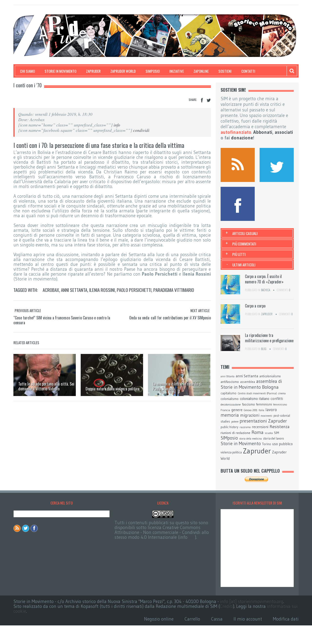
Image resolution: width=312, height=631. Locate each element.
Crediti (226, 606)
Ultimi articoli (243, 264)
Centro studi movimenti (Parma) (257, 393)
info (117, 125)
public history (229, 427)
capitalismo (228, 393)
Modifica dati (286, 619)
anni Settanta (74, 289)
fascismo (248, 404)
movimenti (266, 415)
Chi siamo (27, 71)
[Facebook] (202, 100)
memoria (230, 415)
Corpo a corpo (255, 306)
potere (234, 421)
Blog (263, 349)
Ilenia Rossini (102, 289)
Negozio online (159, 619)
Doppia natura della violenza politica (112, 389)
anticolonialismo (270, 376)
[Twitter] (208, 100)
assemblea (247, 382)
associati (284, 132)
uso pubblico (282, 444)
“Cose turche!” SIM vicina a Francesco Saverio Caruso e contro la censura (61, 320)
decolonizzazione (231, 404)
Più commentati (244, 243)
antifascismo (230, 381)
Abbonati (262, 132)
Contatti (248, 71)
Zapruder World (123, 71)
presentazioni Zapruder (263, 421)
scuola (269, 433)
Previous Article (28, 310)
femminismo (280, 404)
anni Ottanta (227, 376)
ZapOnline (201, 71)
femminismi (264, 404)
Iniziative (176, 71)
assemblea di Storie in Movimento (251, 384)
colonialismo (230, 399)
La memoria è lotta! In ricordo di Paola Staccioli (177, 386)
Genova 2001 (250, 410)
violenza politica (231, 452)
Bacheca (265, 290)
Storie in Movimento (60, 71)
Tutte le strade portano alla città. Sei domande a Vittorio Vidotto (46, 386)
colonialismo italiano (254, 399)
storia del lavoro (273, 438)
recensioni (260, 426)
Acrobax (51, 289)
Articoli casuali (245, 233)
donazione (242, 138)
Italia (261, 410)
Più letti (239, 254)
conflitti (277, 398)
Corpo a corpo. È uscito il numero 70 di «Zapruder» (264, 279)
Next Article (200, 310)
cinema (282, 393)
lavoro (271, 409)
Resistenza (280, 426)
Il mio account (248, 619)
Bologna (270, 387)
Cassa (217, 619)
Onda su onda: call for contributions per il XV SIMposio (170, 317)
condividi (141, 130)
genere (237, 410)
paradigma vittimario (173, 289)
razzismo (245, 427)
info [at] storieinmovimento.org (251, 601)
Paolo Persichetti (134, 289)
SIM (276, 433)
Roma (257, 432)
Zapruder (93, 71)
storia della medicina (250, 438)
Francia (225, 410)
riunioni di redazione (235, 433)
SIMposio (153, 71)
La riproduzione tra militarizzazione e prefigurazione (269, 337)
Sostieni (225, 71)
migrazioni (249, 415)
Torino (266, 444)
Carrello (192, 619)
